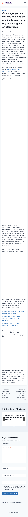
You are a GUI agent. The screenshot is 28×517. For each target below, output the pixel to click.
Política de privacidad (8, 502)
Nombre (6, 468)
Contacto (19, 502)
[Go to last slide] (4, 419)
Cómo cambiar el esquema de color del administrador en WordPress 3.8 (13, 417)
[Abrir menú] (25, 3)
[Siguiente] (24, 419)
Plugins (4, 10)
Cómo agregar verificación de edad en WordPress (6, 393)
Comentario (7, 448)
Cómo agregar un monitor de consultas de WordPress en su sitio (21, 394)
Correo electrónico (9, 475)
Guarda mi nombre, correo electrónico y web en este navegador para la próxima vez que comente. (14, 488)
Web (4, 482)
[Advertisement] (14, 96)
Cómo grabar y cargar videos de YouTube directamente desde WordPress (11, 318)
